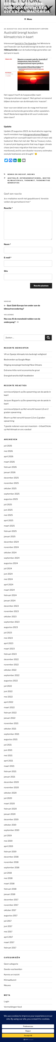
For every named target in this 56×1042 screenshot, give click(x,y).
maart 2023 (9, 649)
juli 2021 (8, 745)
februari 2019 (10, 851)
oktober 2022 (10, 670)
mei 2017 (8, 931)
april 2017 (8, 937)
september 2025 (12, 494)
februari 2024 (10, 595)
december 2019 (11, 819)
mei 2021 (8, 755)
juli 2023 (8, 632)
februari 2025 (10, 531)
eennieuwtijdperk (38, 29)
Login (6, 1001)
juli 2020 (8, 798)
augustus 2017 (10, 915)
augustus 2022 (11, 681)
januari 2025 (9, 536)
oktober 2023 (10, 616)
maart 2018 (9, 883)
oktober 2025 (10, 488)
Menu (29, 19)
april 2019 (8, 846)
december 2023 (11, 606)
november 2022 (11, 664)
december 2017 (11, 899)
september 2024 (12, 558)
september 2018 (11, 867)
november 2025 (11, 483)
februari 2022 (10, 713)
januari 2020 (9, 814)
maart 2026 (9, 462)
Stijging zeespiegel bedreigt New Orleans (23, 365)
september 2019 (11, 830)
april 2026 (8, 456)
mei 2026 (8, 451)
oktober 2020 (10, 793)
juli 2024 (8, 568)
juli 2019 (8, 835)
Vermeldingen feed (13, 1007)
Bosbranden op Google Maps (17, 359)
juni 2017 (8, 926)
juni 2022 (8, 691)
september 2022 (11, 675)
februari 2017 (10, 948)
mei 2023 (8, 638)
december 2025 (11, 478)
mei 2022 (8, 697)
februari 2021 (10, 771)
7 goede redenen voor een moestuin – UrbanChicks (27, 426)
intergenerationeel (31, 178)
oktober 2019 (10, 825)
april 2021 (8, 761)
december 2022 (11, 659)
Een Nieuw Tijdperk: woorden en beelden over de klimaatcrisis (27, 8)
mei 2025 (8, 515)
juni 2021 (8, 750)
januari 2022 (9, 718)
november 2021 (11, 723)
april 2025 (8, 520)
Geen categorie (11, 964)
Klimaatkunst (10, 980)
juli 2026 (8, 446)
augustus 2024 (11, 563)
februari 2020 (10, 809)
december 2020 (11, 782)
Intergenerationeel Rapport (36, 134)
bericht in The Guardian (25, 43)
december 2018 (11, 857)
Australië (13, 178)
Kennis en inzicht (17, 174)
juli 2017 (8, 921)
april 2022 (8, 702)
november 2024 (11, 547)
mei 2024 (8, 579)
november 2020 (11, 787)
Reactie (8, 208)
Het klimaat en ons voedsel (19, 429)
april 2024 (8, 584)
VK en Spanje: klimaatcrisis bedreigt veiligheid (25, 354)
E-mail (7, 257)
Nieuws (31, 174)
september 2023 (12, 622)
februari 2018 (10, 889)
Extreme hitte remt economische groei (22, 370)
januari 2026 (9, 472)
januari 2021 (9, 777)
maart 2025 (9, 526)
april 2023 (8, 643)
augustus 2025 (11, 499)
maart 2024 (9, 590)
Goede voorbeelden (13, 969)
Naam (7, 244)
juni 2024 (8, 574)
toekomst (29, 180)
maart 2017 (9, 942)
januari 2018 (9, 894)
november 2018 (11, 862)
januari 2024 (9, 600)
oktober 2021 (10, 729)
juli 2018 (8, 873)
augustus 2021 (10, 739)
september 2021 (11, 734)
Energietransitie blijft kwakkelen (19, 375)
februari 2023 (10, 654)
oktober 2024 (10, 552)
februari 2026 (10, 467)
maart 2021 (9, 766)
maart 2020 (9, 803)
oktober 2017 (10, 910)
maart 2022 (9, 707)
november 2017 (11, 905)
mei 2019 (8, 841)
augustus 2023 (11, 627)
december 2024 (11, 542)
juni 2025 (8, 510)
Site (6, 271)
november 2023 (11, 611)
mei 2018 (8, 878)
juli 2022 (8, 686)
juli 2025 (8, 504)
